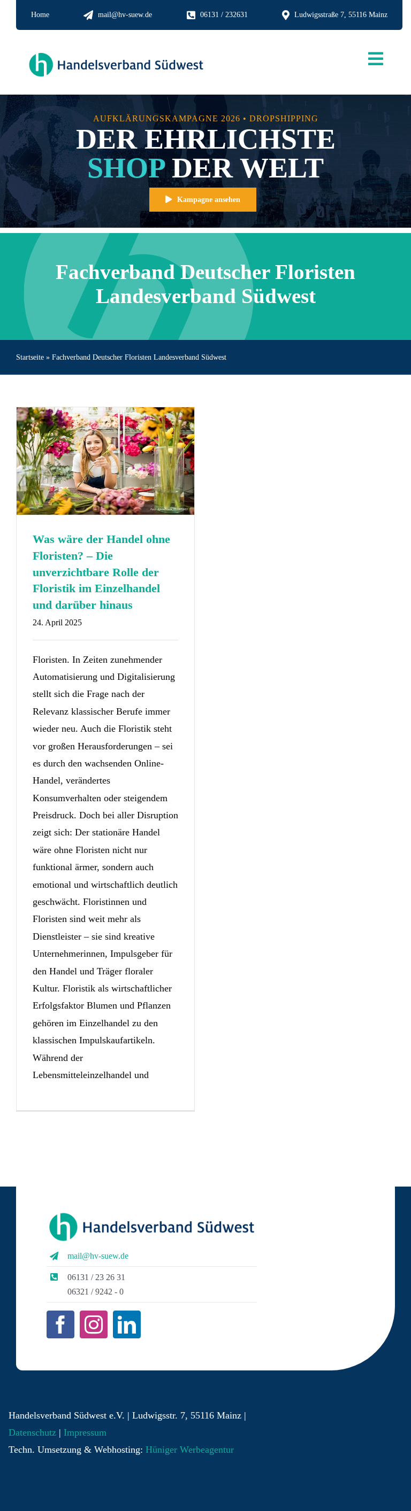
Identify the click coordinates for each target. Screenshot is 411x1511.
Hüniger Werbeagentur (190, 1449)
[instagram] (94, 1324)
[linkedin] (127, 1324)
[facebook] (60, 1324)
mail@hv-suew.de (97, 1255)
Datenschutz (32, 1432)
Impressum (83, 1432)
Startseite (30, 357)
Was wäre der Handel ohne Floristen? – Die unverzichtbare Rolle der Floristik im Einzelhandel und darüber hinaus (101, 572)
